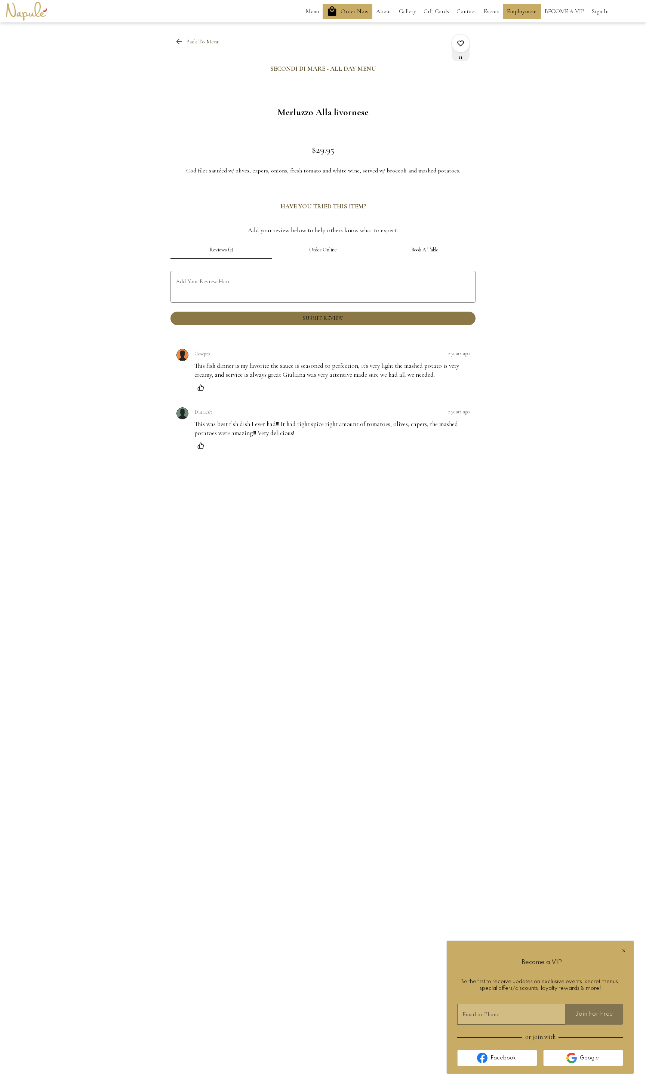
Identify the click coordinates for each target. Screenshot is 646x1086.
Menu (312, 11)
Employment (522, 11)
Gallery (407, 11)
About (383, 11)
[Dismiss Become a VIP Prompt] (624, 951)
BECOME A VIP (564, 11)
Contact (466, 11)
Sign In (600, 11)
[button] (197, 41)
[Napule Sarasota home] (39, 11)
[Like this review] (202, 387)
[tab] (221, 250)
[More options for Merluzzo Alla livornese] (461, 43)
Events (491, 11)
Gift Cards (436, 11)
